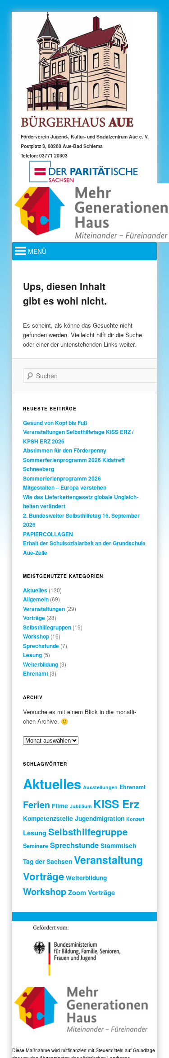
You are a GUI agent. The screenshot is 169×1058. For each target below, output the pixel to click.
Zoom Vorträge (91, 892)
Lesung (32, 655)
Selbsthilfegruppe (88, 831)
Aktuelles (35, 590)
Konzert (135, 818)
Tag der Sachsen (47, 861)
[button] (37, 251)
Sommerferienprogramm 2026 (62, 478)
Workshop (36, 636)
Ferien (36, 804)
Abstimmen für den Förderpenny (64, 450)
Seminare (35, 846)
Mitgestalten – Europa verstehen (64, 487)
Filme (60, 805)
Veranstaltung (108, 859)
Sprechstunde (41, 646)
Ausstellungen (100, 787)
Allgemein (36, 599)
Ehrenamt (35, 673)
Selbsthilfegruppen (47, 627)
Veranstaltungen (44, 609)
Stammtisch (118, 845)
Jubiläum (80, 806)
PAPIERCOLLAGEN (48, 534)
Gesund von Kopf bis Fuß (55, 423)
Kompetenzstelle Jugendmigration (73, 818)
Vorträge (34, 618)
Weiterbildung (40, 664)
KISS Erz (116, 804)
